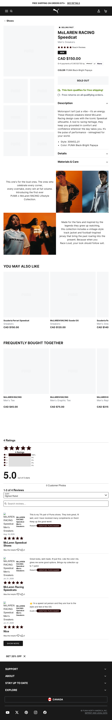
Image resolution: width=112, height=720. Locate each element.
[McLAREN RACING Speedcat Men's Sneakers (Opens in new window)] (9, 523)
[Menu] (6, 11)
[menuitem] (7, 712)
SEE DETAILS (73, 3)
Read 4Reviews (78, 47)
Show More (13, 643)
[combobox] (56, 495)
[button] (20, 454)
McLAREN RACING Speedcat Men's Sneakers (20, 522)
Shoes (10, 20)
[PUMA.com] (56, 11)
